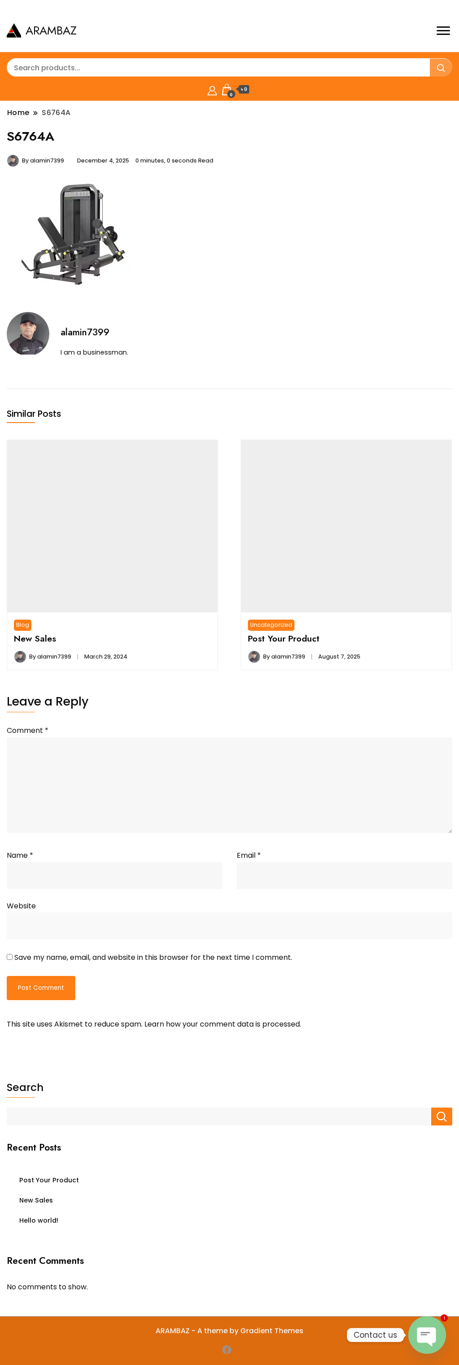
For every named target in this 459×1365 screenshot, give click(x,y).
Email (249, 855)
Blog (22, 625)
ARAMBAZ (51, 30)
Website (21, 906)
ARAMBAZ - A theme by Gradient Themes (229, 1331)
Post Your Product (284, 638)
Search (25, 1087)
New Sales (35, 638)
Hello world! (38, 1220)
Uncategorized (271, 625)
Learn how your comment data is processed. (222, 1024)
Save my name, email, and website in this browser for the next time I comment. (153, 957)
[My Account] (212, 89)
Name (20, 855)
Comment (27, 730)
